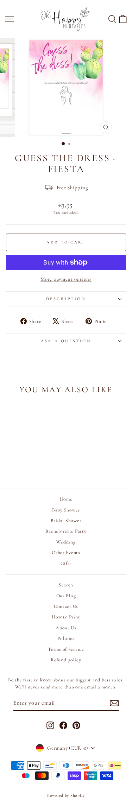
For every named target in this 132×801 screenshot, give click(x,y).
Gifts (66, 563)
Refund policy (66, 660)
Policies (66, 638)
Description (66, 298)
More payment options (66, 279)
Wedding (65, 542)
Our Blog (66, 596)
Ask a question (66, 340)
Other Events (66, 552)
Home (66, 499)
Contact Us (66, 606)
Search (66, 585)
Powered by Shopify (66, 795)
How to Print (66, 617)
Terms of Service (66, 649)
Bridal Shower (66, 520)
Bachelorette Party (65, 531)
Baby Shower (66, 510)
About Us (66, 628)
